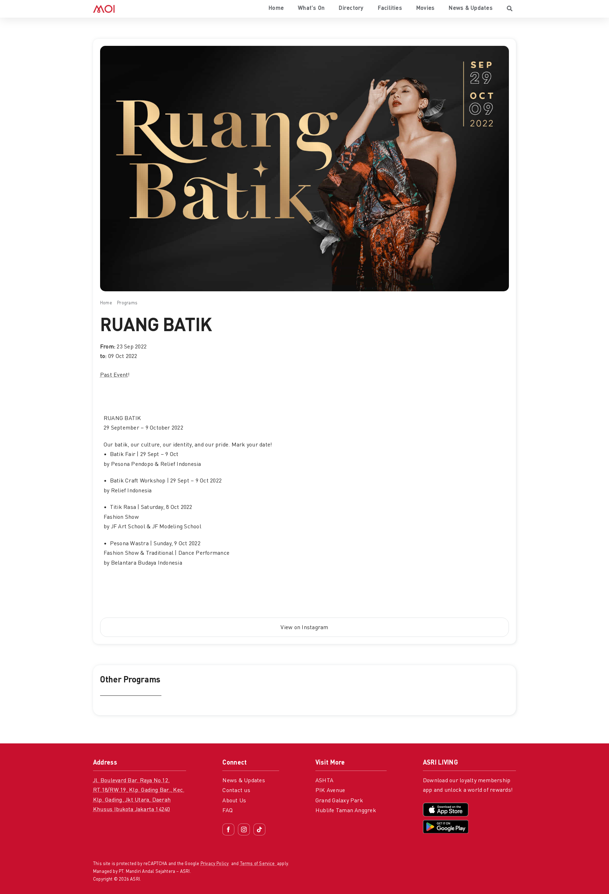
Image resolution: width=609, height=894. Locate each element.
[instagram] (244, 829)
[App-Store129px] (445, 805)
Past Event (114, 375)
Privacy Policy (215, 864)
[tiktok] (259, 829)
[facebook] (228, 829)
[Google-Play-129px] (445, 823)
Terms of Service (258, 864)
